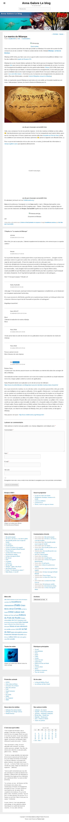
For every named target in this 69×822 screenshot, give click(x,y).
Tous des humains (39, 672)
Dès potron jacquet (10, 537)
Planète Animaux (10, 713)
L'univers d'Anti (39, 667)
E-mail (6, 461)
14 (42, 735)
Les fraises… (9, 544)
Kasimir (16, 622)
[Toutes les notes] (11, 661)
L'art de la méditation (40, 501)
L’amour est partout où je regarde (14, 547)
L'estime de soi (39, 502)
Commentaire (8, 430)
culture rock (19, 612)
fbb (13, 620)
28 (42, 738)
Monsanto (6, 626)
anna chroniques (23, 599)
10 (52, 733)
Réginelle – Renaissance (41, 717)
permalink (10, 224)
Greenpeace (20, 620)
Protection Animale (10, 634)
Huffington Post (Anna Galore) (13, 710)
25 (55, 737)
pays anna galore (16, 632)
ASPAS (8, 682)
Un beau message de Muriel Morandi (15, 549)
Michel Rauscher (20, 624)
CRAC (11, 612)
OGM (17, 629)
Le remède (8, 561)
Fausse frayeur (9, 551)
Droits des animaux (11, 687)
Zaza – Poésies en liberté (41, 718)
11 (55, 733)
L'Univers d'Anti (24, 222)
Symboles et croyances (34, 222)
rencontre (20, 634)
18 (55, 735)
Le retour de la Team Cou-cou (13, 552)
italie (25, 620)
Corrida (17, 608)
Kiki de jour (8, 558)
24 (52, 737)
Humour (37, 665)
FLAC (15, 620)
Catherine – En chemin (41, 710)
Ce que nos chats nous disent (42, 495)
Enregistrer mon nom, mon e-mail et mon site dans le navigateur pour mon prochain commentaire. (33, 480)
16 (49, 735)
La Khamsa (9, 563)
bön (11, 65)
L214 (7, 692)
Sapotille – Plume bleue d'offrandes (44, 711)
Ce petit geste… (10, 545)
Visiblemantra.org (28, 200)
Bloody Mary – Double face (42, 715)
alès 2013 (7, 599)
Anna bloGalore (39, 651)
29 (45, 738)
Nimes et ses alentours (18, 626)
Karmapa (12, 622)
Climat (36, 654)
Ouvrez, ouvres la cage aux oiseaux (44, 504)
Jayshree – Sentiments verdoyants (44, 713)
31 (52, 738)
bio (10, 602)
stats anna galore (21, 637)
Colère (36, 656)
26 (35, 738)
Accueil (37, 649)
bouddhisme (48, 222)
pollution (25, 632)
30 (49, 738)
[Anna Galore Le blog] (34, 21)
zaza (5, 639)
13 (38, 735)
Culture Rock (38, 661)
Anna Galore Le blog (36, 3)
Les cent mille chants (15, 74)
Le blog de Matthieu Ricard (42, 682)
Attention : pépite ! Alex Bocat (13, 566)
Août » (39, 740)
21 (42, 737)
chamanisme (9, 605)
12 (35, 735)
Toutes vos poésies (40, 720)
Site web (6, 470)
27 (38, 738)
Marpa (47, 67)
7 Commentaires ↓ (26, 38)
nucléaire (13, 629)
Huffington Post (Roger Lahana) (14, 711)
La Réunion (10, 624)
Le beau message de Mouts (13, 556)
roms (15, 637)
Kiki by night (9, 565)
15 (45, 735)
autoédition (6, 602)
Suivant (62, 34)
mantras (54, 222)
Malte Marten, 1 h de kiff (12, 572)
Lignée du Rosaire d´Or (24, 59)
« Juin (35, 740)
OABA (7, 696)
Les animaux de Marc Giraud (42, 684)
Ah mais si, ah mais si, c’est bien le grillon (17, 538)
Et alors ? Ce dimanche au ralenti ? (15, 570)
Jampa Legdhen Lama (11, 143)
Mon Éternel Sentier (11, 568)
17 (52, 735)
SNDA (7, 699)
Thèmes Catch (40, 819)
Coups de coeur (39, 660)
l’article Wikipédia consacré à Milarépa (40, 76)
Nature (36, 668)
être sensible (11, 639)
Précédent (55, 34)
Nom (6, 453)
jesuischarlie (7, 622)
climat (11, 609)
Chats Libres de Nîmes (12, 684)
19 (35, 737)
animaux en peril (14, 599)
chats (17, 605)
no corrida (7, 629)
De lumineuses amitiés (11, 554)
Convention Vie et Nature (12, 685)
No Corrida (8, 694)
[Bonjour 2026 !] (16, 521)
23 (49, 737)
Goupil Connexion (10, 691)
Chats (36, 653)
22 (45, 737)
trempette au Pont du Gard (51, 135)
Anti (19, 38)
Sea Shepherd (9, 698)
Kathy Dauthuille (15, 285)
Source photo (34, 46)
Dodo (7, 559)
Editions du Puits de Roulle (11, 615)
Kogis (5, 624)
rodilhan (10, 637)
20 (38, 737)
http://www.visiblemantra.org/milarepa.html (31, 414)
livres (14, 624)
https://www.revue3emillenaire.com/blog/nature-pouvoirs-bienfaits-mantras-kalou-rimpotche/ (31, 385)
